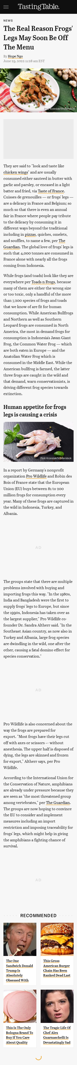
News (8, 20)
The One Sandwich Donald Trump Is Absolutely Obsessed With (19, 970)
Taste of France (51, 190)
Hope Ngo (15, 56)
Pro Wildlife (36, 476)
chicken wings (15, 172)
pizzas (30, 234)
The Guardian (58, 802)
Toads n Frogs (43, 281)
